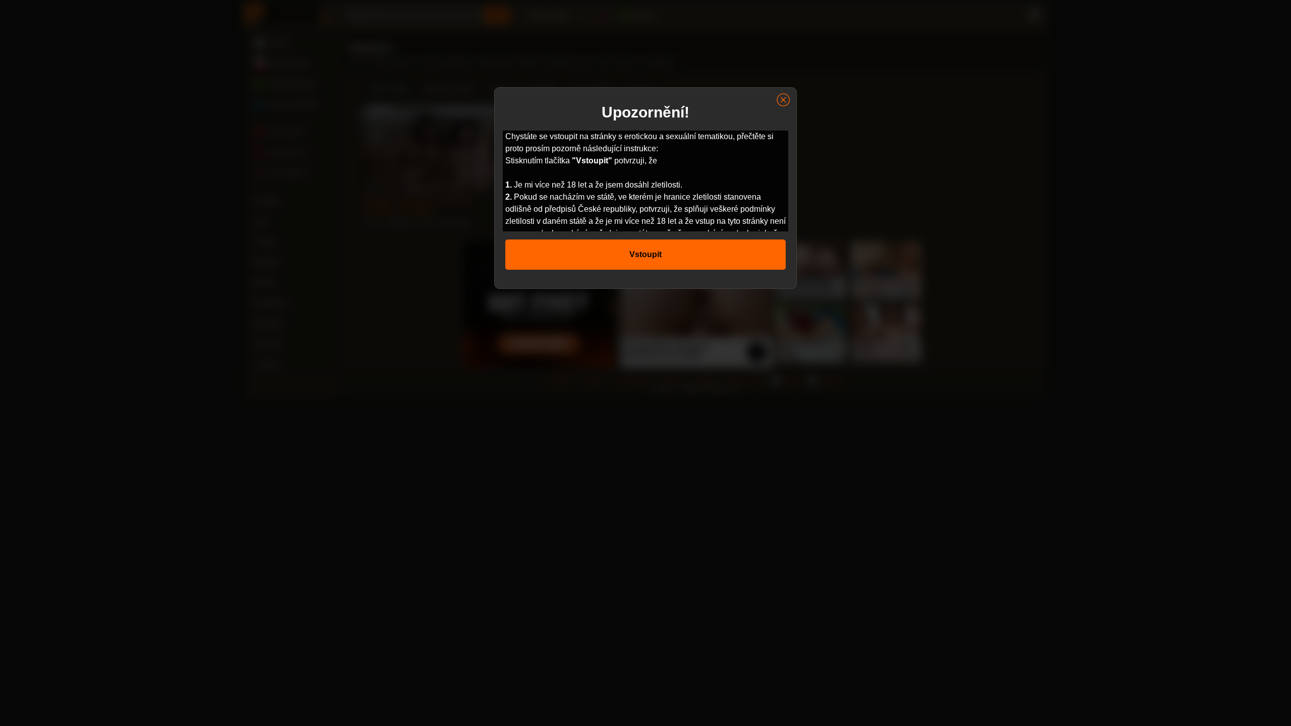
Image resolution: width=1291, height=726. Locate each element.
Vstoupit (645, 254)
